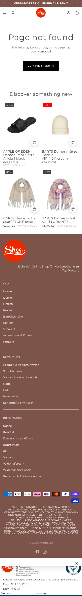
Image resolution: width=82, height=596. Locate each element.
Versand (8, 457)
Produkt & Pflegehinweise (21, 365)
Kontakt (8, 341)
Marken (8, 323)
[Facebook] (37, 551)
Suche (7, 426)
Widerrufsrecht (13, 463)
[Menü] (4, 12)
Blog (6, 384)
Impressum (11, 445)
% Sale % (9, 329)
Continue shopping (41, 65)
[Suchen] (13, 12)
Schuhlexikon (12, 371)
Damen (8, 297)
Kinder (7, 310)
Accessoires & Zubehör (19, 335)
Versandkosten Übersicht (20, 377)
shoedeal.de (45, 542)
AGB (6, 451)
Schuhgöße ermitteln (18, 403)
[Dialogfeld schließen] (76, 563)
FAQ (6, 390)
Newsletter (10, 396)
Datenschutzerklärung (18, 438)
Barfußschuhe (13, 316)
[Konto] (68, 12)
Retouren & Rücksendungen (22, 476)
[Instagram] (44, 551)
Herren (8, 304)
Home (7, 291)
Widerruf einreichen (17, 470)
